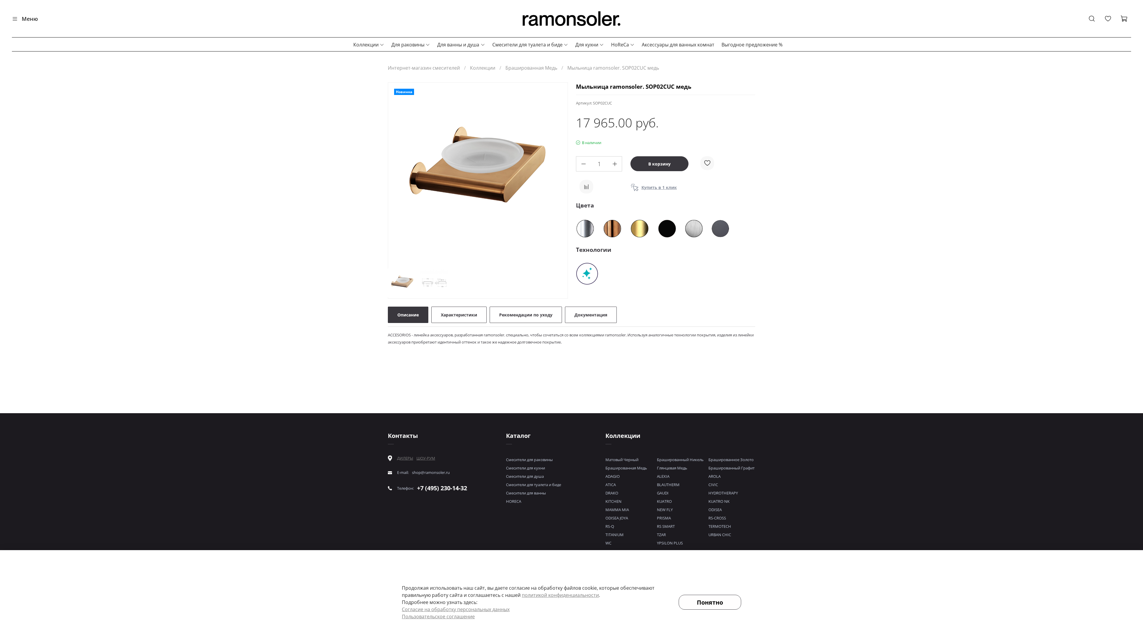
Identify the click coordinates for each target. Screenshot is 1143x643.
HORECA (513, 501)
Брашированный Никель (680, 459)
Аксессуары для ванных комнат (678, 44)
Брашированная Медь (531, 68)
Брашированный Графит (731, 468)
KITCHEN (613, 501)
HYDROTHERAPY (723, 493)
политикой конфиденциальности (560, 595)
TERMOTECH (719, 526)
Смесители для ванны (526, 493)
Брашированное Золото (731, 459)
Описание (408, 315)
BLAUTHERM (668, 484)
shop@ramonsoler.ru (431, 473)
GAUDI (663, 493)
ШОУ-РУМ (425, 458)
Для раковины (407, 44)
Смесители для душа (525, 476)
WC (608, 543)
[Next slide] (558, 173)
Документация (590, 315)
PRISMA (664, 518)
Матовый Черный (621, 459)
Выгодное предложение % (752, 44)
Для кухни (586, 44)
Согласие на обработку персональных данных (456, 609)
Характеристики (459, 315)
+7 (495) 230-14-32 (442, 488)
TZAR (661, 534)
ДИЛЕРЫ (405, 458)
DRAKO (611, 493)
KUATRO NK (719, 501)
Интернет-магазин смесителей (424, 68)
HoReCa (620, 44)
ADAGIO (612, 476)
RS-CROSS (717, 518)
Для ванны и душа (458, 44)
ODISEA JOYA (616, 518)
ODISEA (715, 509)
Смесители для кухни (525, 468)
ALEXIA (663, 476)
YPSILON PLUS (670, 543)
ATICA (610, 484)
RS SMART (666, 526)
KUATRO (664, 501)
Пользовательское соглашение (438, 616)
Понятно (710, 602)
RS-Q (609, 526)
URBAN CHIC (719, 534)
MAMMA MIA (617, 509)
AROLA (714, 476)
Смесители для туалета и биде (527, 44)
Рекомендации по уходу (525, 315)
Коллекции (366, 44)
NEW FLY (665, 509)
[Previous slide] (398, 173)
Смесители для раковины (529, 459)
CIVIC (713, 484)
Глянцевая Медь (672, 468)
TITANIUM (614, 534)
